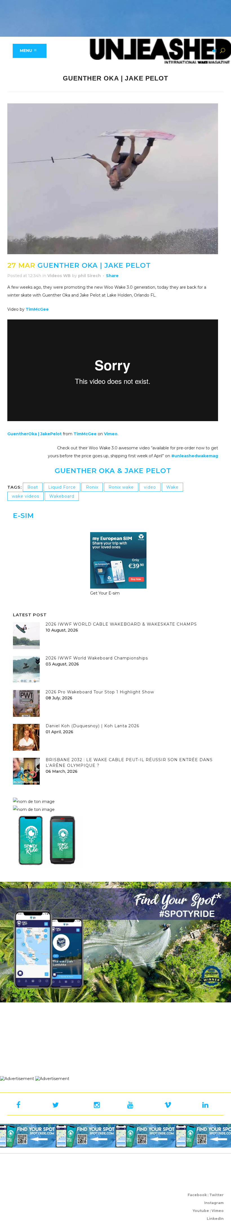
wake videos (25, 496)
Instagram (214, 1203)
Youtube (201, 1211)
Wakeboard (61, 496)
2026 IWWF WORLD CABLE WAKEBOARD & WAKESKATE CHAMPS (121, 624)
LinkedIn (215, 1218)
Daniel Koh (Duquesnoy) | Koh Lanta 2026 (92, 725)
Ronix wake (121, 487)
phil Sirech (89, 275)
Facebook (197, 1195)
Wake (172, 487)
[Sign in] (213, 51)
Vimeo (110, 433)
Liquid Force (62, 487)
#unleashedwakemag (194, 455)
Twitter (216, 1195)
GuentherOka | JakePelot (34, 433)
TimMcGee (37, 309)
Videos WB (59, 275)
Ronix (92, 487)
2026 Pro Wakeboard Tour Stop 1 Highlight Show (100, 692)
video (150, 487)
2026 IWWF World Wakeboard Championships (97, 658)
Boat (32, 487)
